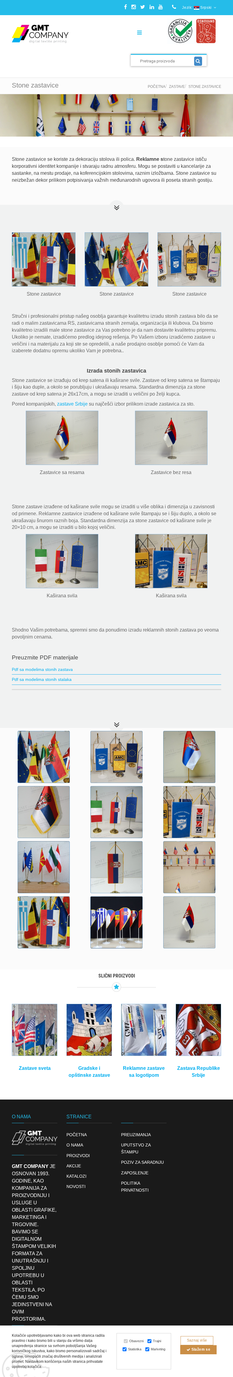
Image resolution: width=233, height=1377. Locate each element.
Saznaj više (197, 1340)
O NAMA (74, 1145)
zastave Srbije (72, 403)
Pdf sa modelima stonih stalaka (42, 679)
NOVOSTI (76, 1186)
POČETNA (76, 1134)
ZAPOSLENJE (134, 1172)
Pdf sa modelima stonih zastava (42, 669)
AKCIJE (73, 1165)
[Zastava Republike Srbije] (198, 1030)
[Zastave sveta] (34, 1030)
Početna (156, 87)
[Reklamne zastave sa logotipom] (144, 1030)
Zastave (177, 87)
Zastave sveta (35, 1068)
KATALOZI (76, 1176)
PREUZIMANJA (136, 1134)
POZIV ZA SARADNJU (142, 1162)
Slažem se (200, 1349)
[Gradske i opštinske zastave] (89, 1030)
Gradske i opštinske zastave (89, 1072)
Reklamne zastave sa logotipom (144, 1072)
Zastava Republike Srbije (198, 1072)
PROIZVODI (78, 1155)
